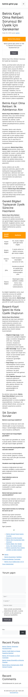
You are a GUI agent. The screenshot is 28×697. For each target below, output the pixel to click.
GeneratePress (14, 692)
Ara (3, 629)
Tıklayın (14, 53)
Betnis (6, 554)
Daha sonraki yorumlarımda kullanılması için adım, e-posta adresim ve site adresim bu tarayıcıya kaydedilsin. (13, 612)
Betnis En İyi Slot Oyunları (14, 538)
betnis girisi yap (10, 4)
